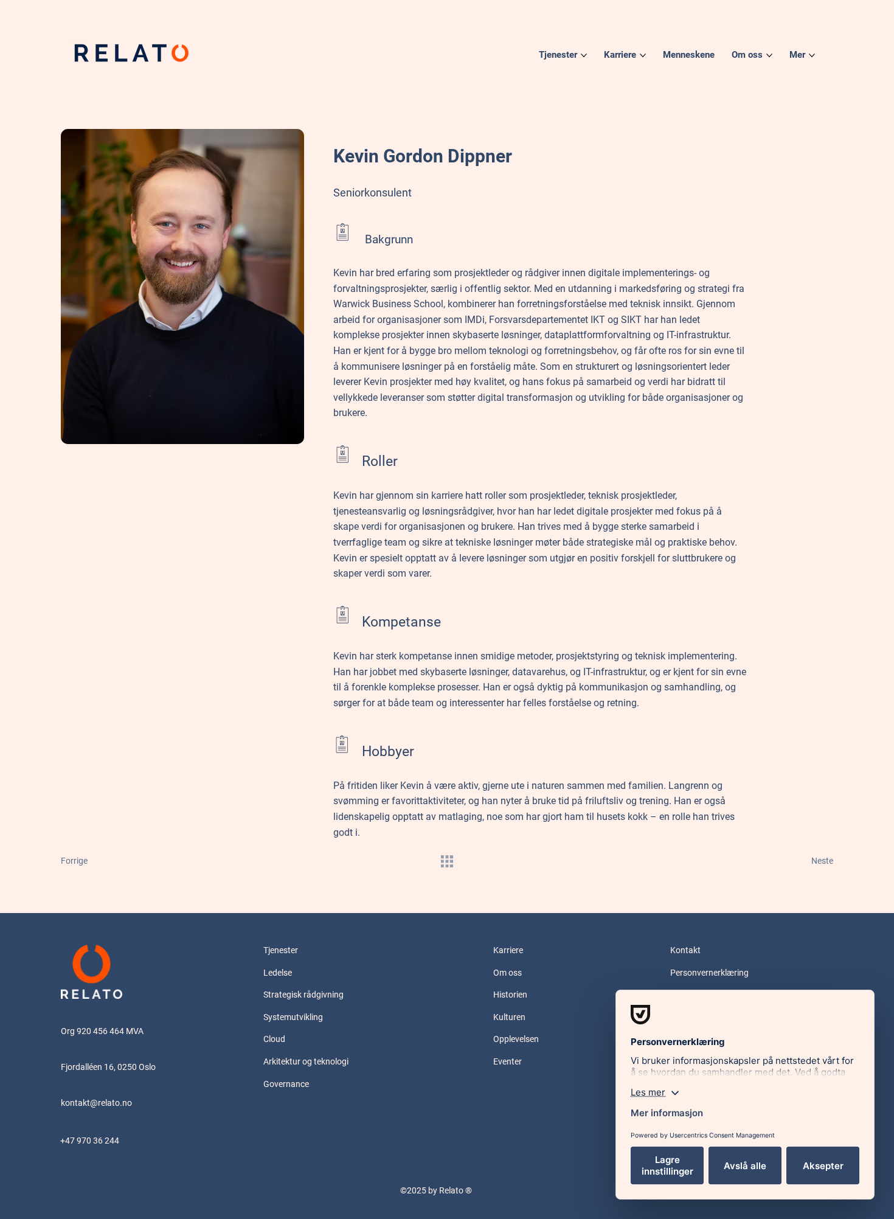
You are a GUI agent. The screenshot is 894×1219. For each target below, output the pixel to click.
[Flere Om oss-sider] (769, 55)
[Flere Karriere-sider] (643, 55)
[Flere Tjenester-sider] (584, 55)
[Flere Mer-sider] (812, 55)
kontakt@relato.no (96, 1103)
